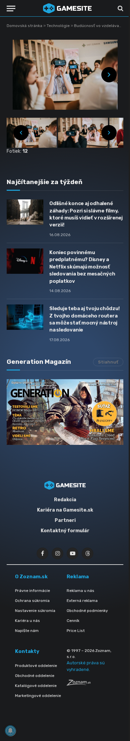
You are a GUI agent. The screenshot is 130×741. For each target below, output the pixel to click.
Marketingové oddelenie (38, 695)
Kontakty (27, 651)
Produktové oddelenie (36, 665)
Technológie (59, 25)
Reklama (78, 577)
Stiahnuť (108, 361)
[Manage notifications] (10, 730)
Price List (76, 630)
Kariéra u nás (27, 620)
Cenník (73, 620)
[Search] (119, 8)
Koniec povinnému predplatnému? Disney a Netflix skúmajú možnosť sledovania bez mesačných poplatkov (82, 266)
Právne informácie (32, 590)
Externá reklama (82, 600)
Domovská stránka (24, 25)
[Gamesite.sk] (67, 8)
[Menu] (11, 8)
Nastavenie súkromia (35, 610)
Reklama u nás (80, 590)
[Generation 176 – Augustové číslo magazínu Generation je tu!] (65, 412)
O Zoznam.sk (31, 577)
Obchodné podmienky (87, 610)
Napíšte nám (27, 630)
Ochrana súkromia (32, 600)
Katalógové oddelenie (36, 685)
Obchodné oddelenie (34, 675)
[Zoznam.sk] (79, 683)
